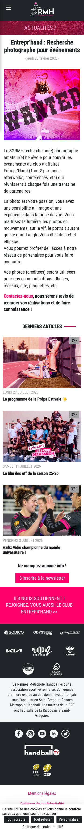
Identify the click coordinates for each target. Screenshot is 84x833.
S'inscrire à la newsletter (42, 578)
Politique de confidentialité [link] (42, 827)
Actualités (38, 28)
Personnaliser (69, 819)
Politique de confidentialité (42, 804)
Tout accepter (16, 819)
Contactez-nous (18, 296)
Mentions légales (42, 793)
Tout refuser (43, 819)
